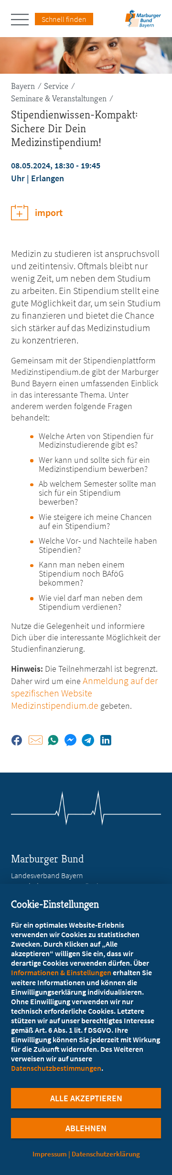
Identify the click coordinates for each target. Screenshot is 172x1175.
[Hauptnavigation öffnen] (23, 19)
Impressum (49, 1153)
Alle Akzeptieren (86, 1098)
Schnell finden (64, 19)
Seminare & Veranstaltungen (59, 98)
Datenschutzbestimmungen (56, 1068)
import (49, 212)
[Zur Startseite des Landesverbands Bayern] (142, 22)
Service (56, 85)
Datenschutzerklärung (106, 1153)
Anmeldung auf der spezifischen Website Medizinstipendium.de (84, 693)
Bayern (23, 85)
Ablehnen (86, 1128)
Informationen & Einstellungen (61, 972)
